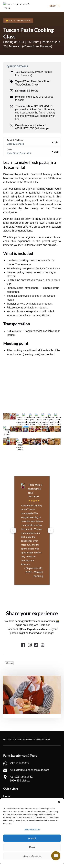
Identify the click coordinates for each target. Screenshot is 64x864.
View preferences (32, 856)
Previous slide (13, 530)
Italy (11, 739)
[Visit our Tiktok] (36, 645)
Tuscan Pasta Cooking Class (33, 739)
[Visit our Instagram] (30, 645)
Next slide (50, 530)
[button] (59, 802)
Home (6, 796)
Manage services (32, 829)
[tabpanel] (32, 695)
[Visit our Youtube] (42, 645)
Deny (32, 847)
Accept (32, 838)
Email (10, 663)
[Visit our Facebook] (23, 645)
